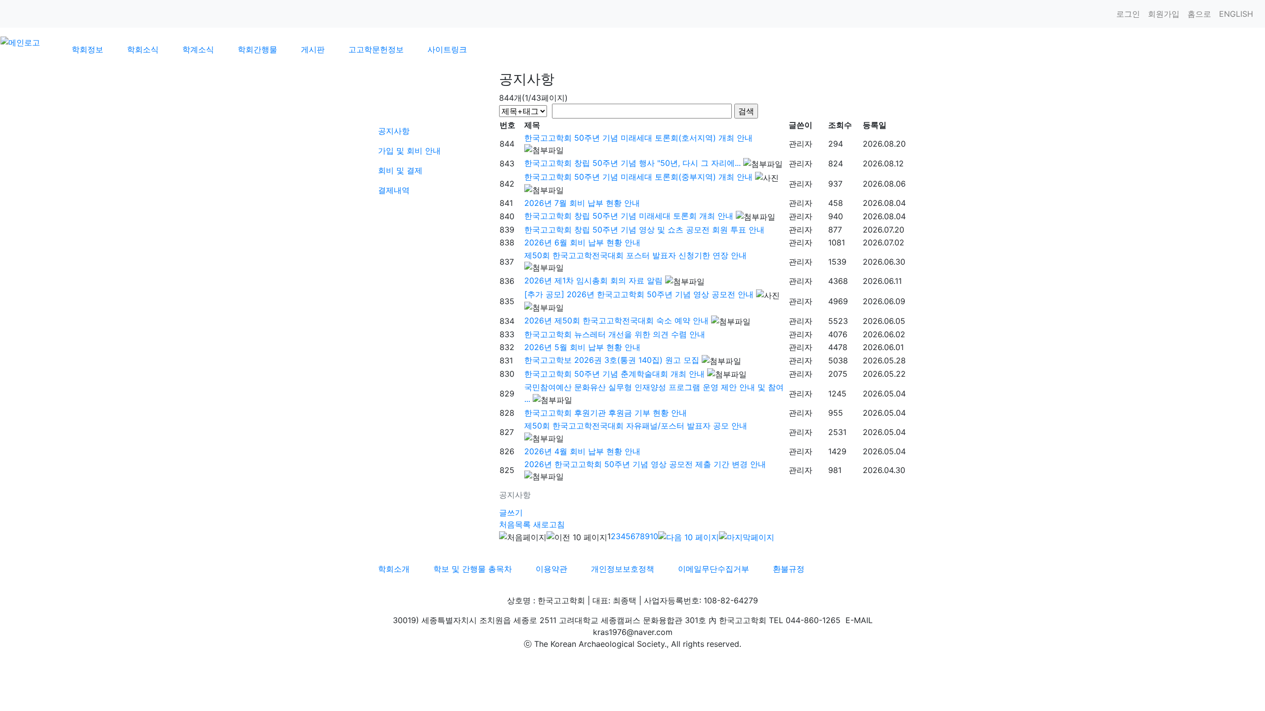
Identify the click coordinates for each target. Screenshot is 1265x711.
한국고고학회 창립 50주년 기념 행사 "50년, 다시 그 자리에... (632, 163)
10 (654, 536)
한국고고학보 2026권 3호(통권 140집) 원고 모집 (611, 360)
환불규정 (788, 569)
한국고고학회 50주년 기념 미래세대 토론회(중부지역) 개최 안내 (638, 177)
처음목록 (515, 524)
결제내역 (394, 190)
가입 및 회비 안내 (409, 151)
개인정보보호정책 (622, 569)
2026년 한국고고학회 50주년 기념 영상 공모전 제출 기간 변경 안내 (645, 464)
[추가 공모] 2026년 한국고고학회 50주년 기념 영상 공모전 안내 (639, 294)
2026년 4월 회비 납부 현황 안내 (582, 451)
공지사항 (394, 131)
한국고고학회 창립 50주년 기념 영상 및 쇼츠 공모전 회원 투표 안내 (644, 230)
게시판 (313, 49)
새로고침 (549, 524)
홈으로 (1199, 14)
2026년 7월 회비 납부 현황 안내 (582, 203)
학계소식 (198, 49)
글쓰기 (511, 512)
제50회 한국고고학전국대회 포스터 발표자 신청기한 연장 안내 (635, 255)
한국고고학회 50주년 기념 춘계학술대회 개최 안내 (614, 374)
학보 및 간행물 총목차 (472, 569)
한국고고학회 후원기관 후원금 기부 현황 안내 (605, 413)
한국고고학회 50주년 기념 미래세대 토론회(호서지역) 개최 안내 (638, 138)
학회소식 (143, 49)
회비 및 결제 (400, 170)
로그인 (1128, 14)
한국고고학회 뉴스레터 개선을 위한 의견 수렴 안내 (614, 334)
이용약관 (551, 569)
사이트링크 (447, 49)
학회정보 (87, 49)
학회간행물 (257, 49)
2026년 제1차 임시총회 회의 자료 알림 (593, 280)
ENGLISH (1236, 14)
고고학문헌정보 (376, 49)
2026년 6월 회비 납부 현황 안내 (582, 242)
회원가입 (1164, 14)
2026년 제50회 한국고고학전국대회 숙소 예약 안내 (616, 320)
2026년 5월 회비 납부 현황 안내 (582, 347)
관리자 (800, 144)
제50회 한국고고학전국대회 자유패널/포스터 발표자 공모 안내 (635, 426)
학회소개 (394, 569)
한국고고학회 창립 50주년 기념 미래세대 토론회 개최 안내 (628, 216)
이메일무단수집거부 (713, 569)
